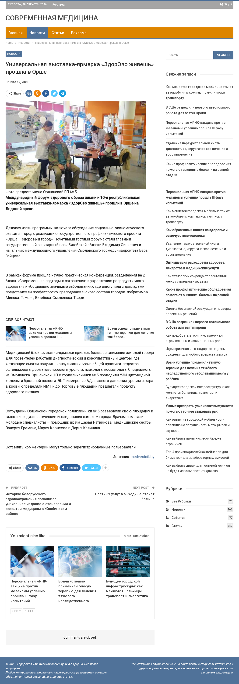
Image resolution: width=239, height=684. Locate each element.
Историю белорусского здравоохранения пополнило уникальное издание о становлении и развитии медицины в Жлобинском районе (38, 504)
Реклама (59, 4)
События (179, 518)
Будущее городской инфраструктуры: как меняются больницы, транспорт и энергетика (198, 392)
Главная (15, 33)
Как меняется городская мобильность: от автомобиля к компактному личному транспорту (199, 92)
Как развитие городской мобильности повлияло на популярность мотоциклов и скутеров (198, 425)
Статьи (58, 33)
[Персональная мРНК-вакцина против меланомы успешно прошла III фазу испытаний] (16, 333)
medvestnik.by (143, 457)
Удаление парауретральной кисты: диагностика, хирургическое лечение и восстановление (197, 148)
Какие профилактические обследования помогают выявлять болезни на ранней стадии (198, 169)
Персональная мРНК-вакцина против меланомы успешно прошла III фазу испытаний (195, 128)
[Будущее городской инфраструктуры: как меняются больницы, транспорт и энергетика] (128, 561)
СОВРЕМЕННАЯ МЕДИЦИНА (52, 18)
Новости (37, 33)
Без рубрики (181, 501)
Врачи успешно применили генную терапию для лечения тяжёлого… (130, 333)
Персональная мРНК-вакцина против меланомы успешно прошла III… (50, 333)
